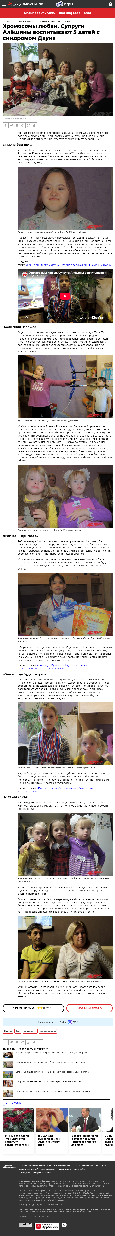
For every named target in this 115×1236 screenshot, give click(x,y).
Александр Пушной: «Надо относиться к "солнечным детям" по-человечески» (52, 667)
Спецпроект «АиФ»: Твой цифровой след (57, 13)
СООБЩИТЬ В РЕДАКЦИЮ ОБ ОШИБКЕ (35, 1173)
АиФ (25, 118)
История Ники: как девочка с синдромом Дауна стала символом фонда (49, 1081)
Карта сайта (79, 1169)
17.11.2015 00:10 (9, 21)
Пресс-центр (101, 1166)
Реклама (23, 1166)
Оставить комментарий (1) (89, 1008)
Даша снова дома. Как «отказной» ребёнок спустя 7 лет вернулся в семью (50, 1062)
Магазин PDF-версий (28, 1169)
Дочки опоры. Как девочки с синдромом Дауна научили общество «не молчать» (53, 1091)
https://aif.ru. (87, 1212)
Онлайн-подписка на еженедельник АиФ (73, 1166)
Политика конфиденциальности (34, 1216)
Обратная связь (47, 1169)
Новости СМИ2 (12, 1103)
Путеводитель (64, 1169)
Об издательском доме (40, 1166)
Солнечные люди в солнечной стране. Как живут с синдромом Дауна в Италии (52, 1072)
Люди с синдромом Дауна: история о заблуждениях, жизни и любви (69, 265)
